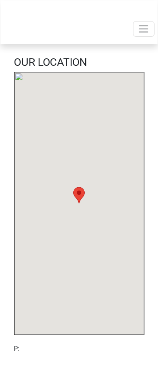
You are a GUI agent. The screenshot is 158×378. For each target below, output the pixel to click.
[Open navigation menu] (143, 28)
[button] (79, 195)
